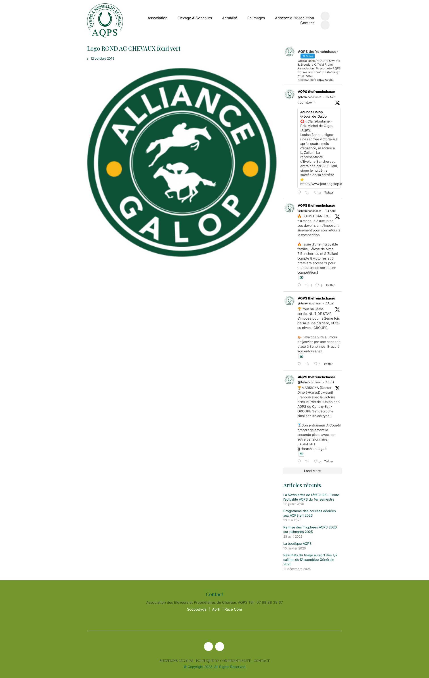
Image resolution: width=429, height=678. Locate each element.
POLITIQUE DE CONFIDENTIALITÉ (223, 661)
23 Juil (330, 382)
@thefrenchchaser (309, 97)
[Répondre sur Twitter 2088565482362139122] (300, 192)
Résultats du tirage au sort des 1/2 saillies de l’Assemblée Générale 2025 (310, 559)
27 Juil (330, 303)
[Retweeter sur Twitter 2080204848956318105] (308, 461)
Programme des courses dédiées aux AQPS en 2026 (309, 513)
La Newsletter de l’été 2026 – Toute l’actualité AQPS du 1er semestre (311, 497)
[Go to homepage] (105, 20)
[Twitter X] (208, 646)
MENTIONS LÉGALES (176, 661)
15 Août (330, 97)
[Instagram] (219, 646)
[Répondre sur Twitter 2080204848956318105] (300, 461)
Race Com (233, 609)
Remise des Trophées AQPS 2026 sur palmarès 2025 (310, 529)
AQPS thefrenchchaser (316, 91)
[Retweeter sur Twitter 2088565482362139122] (308, 192)
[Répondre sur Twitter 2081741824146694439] (300, 364)
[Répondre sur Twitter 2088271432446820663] (300, 285)
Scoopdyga (196, 609)
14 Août (331, 210)
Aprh (216, 609)
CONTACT (262, 661)
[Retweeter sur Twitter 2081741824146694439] (308, 364)
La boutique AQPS (297, 543)
